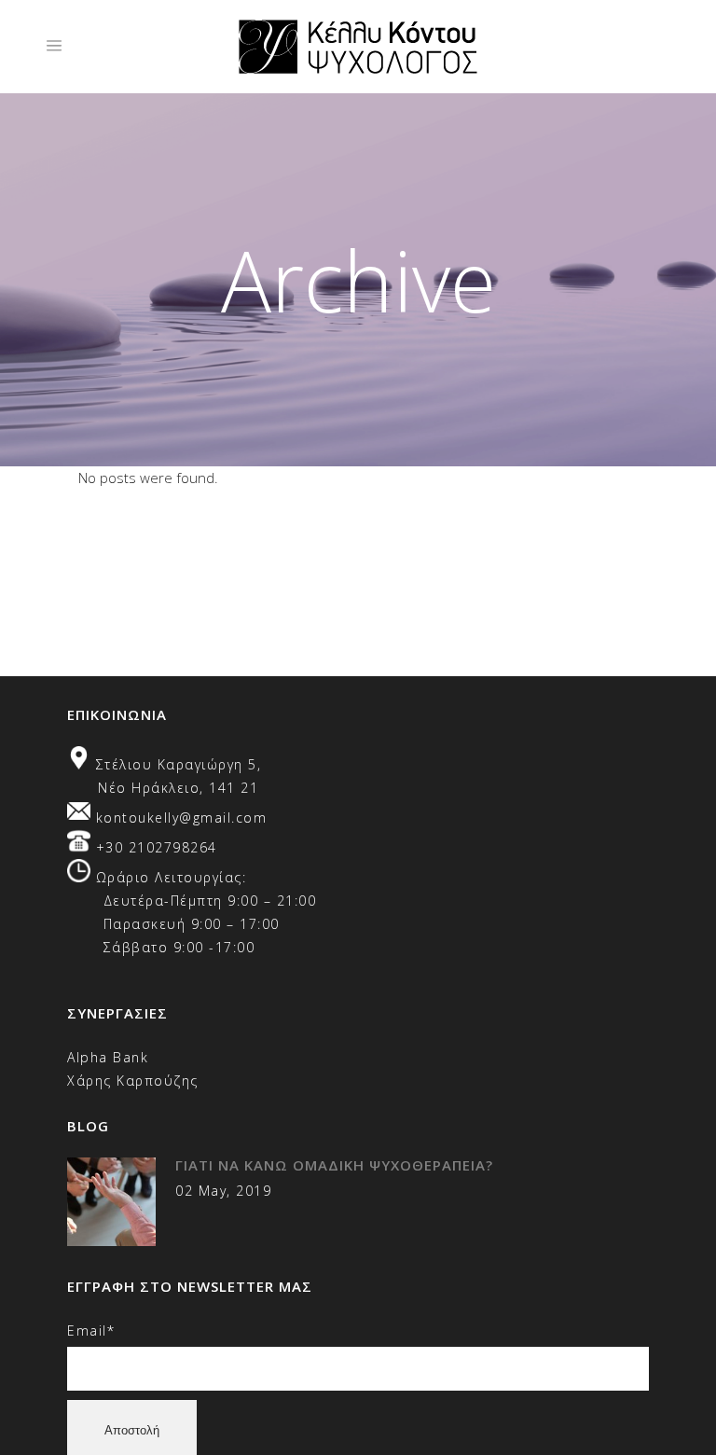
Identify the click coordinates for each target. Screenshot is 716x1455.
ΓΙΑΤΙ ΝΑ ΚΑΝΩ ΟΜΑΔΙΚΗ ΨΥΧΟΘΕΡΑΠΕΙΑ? (334, 1165)
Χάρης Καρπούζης (133, 1080)
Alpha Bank (107, 1057)
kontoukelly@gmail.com (182, 817)
